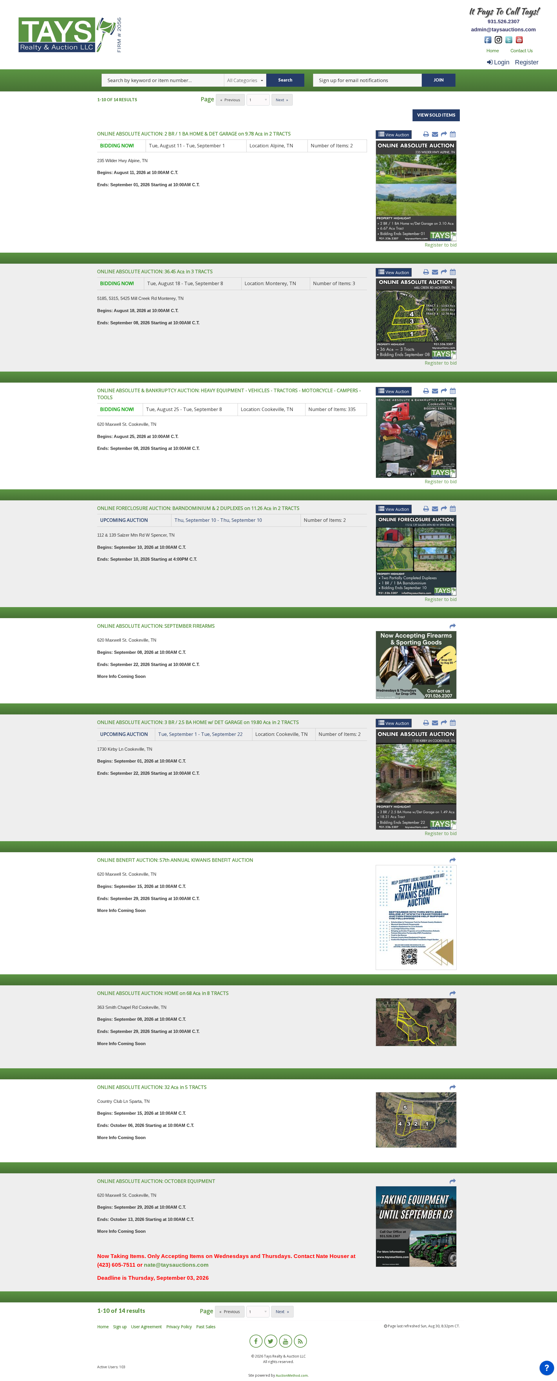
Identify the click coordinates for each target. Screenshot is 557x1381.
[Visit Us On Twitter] (508, 39)
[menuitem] (493, 50)
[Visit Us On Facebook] (488, 39)
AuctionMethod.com (292, 1375)
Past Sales (206, 1326)
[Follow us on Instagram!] (498, 39)
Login (501, 62)
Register (526, 62)
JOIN (439, 79)
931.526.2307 (504, 21)
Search (285, 79)
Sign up (120, 1326)
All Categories (242, 80)
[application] (547, 1369)
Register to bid (441, 245)
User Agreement (146, 1326)
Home (493, 50)
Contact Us (522, 50)
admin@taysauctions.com (503, 29)
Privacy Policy (179, 1326)
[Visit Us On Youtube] (519, 39)
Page (207, 99)
